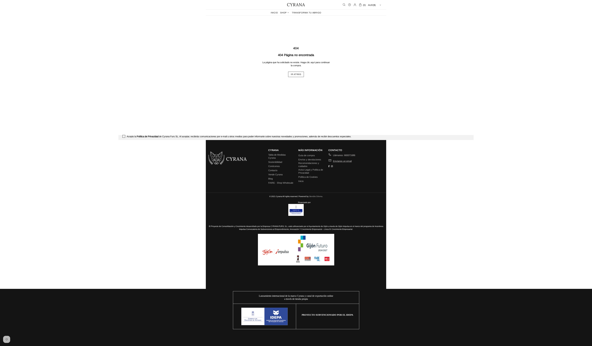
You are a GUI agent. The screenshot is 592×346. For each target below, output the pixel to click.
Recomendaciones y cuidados (308, 164)
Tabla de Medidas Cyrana (277, 156)
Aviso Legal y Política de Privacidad (310, 171)
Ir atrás (296, 74)
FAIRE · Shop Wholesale (280, 182)
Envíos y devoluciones (309, 159)
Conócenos (274, 166)
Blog (270, 178)
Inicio (301, 181)
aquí (312, 62)
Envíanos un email (342, 161)
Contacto (272, 170)
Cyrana (296, 4)
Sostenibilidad (275, 162)
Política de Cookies (308, 177)
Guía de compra (306, 155)
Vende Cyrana (275, 174)
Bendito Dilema (315, 196)
